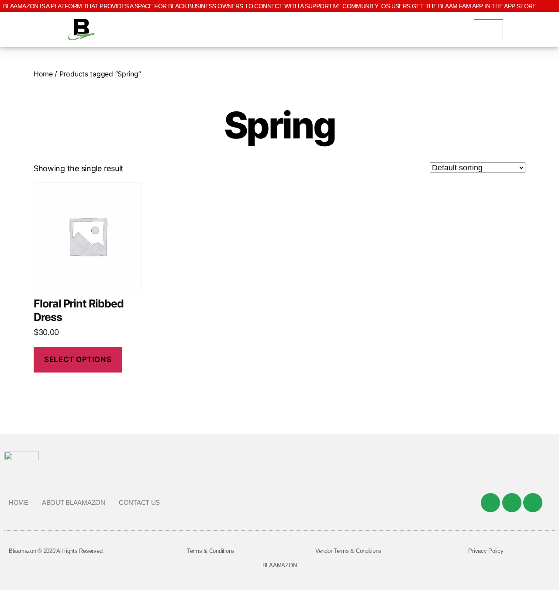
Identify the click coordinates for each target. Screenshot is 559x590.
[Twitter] (511, 502)
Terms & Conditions (211, 551)
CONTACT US (139, 502)
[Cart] (488, 29)
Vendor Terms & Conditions (348, 551)
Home (43, 73)
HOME (18, 502)
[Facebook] (490, 502)
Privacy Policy (485, 551)
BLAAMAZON (279, 565)
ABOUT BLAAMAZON (73, 502)
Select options (77, 359)
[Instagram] (532, 502)
